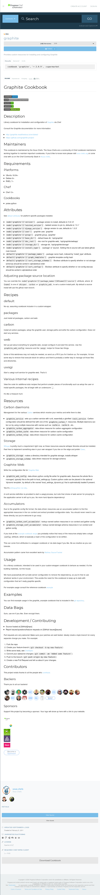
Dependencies (16, 78)
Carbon (30, 412)
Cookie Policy (61, 889)
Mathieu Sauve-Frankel (53, 552)
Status (84, 889)
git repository (79, 600)
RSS (7, 34)
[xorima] (12, 799)
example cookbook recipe (27, 533)
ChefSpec (29, 650)
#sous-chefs (45, 156)
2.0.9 (48, 44)
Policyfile (8, 61)
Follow (51, 49)
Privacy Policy (49, 889)
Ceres (82, 449)
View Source (50, 815)
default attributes (14, 216)
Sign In (93, 6)
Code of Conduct (16, 889)
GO (89, 19)
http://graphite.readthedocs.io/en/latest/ (22, 134)
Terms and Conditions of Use (33, 889)
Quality (34, 78)
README (7, 78)
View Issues (50, 820)
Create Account (79, 6)
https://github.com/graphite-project (20, 137)
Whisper (7, 446)
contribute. (47, 672)
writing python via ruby (18, 488)
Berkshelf (16, 61)
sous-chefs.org (82, 153)
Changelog (24, 78)
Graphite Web (34, 470)
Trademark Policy (74, 889)
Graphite (50, 122)
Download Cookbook (50, 860)
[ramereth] (5, 799)
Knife (23, 61)
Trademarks (12, 885)
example (49, 587)
